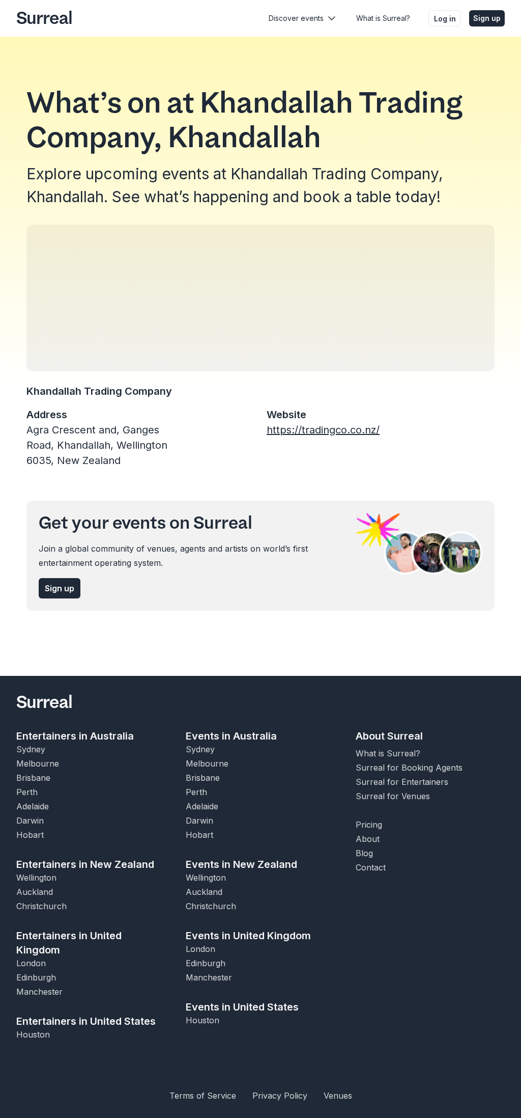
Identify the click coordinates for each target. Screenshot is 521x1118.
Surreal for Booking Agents (409, 767)
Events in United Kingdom (248, 936)
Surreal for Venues (393, 796)
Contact (371, 867)
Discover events (296, 18)
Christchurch (41, 906)
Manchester (39, 992)
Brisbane (33, 778)
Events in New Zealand (241, 864)
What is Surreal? (383, 18)
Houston (33, 1034)
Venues (338, 1095)
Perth (27, 792)
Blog (364, 853)
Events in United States (242, 1007)
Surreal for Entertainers (402, 782)
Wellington (36, 877)
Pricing (369, 825)
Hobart (30, 835)
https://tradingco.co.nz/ (323, 430)
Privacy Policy (279, 1095)
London (31, 963)
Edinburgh (36, 977)
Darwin (30, 820)
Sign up (487, 18)
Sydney (30, 749)
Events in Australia (231, 736)
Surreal (44, 18)
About (368, 839)
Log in (445, 18)
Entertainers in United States (86, 1021)
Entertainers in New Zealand (85, 864)
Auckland (34, 892)
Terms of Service (202, 1095)
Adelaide (32, 806)
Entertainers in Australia (75, 736)
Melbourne (37, 763)
